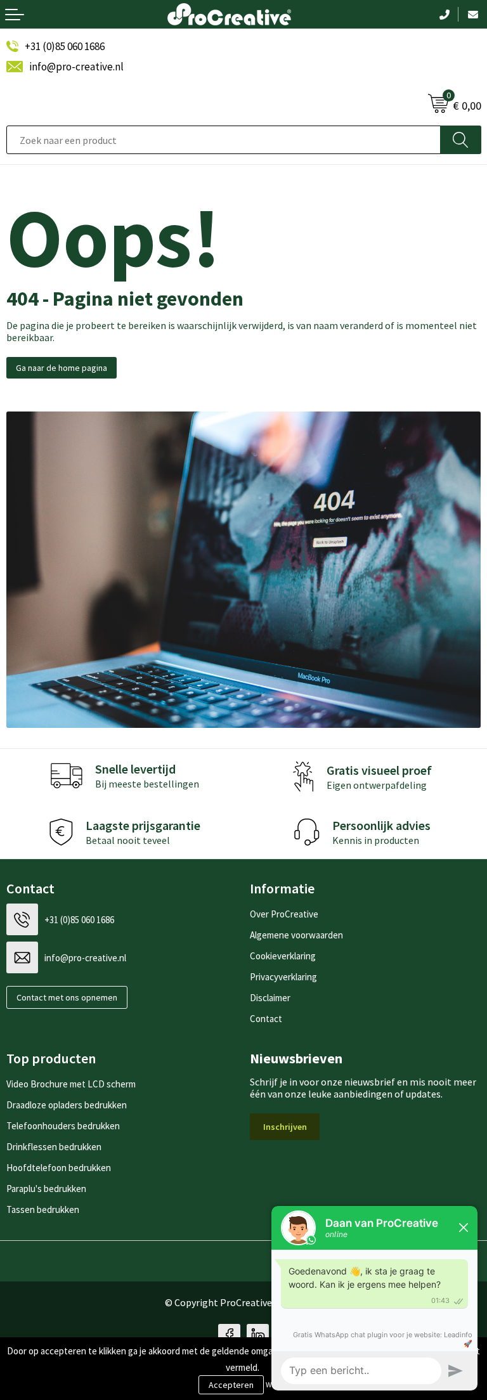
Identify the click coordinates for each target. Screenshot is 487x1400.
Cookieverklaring (283, 956)
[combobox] (223, 140)
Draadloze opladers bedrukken (66, 1105)
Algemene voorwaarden (296, 935)
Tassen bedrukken (42, 1209)
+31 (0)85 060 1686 (65, 46)
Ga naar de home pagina (61, 367)
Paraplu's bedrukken (46, 1189)
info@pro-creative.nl (76, 67)
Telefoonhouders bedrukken (63, 1126)
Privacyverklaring (283, 977)
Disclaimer (270, 998)
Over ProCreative (284, 914)
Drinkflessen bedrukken (53, 1147)
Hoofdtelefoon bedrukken (58, 1168)
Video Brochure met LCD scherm (71, 1084)
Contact (266, 1019)
